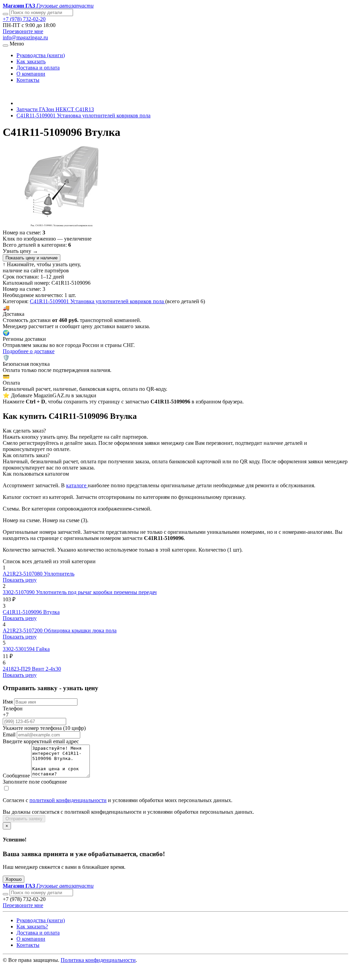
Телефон (13, 708)
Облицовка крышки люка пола (80, 630)
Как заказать (31, 61)
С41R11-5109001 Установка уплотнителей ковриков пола (83, 115)
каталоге (77, 485)
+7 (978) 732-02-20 (24, 19)
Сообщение (16, 775)
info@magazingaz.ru (25, 37)
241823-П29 (17, 669)
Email (9, 734)
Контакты (27, 80)
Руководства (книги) (40, 55)
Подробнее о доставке (29, 351)
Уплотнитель (59, 574)
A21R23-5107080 (23, 574)
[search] (5, 894)
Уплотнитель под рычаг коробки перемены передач (96, 592)
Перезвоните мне (23, 31)
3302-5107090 (19, 592)
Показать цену (20, 580)
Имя (8, 702)
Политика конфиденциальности (98, 960)
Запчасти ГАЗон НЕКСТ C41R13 (55, 109)
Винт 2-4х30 (46, 669)
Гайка (43, 649)
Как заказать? (32, 926)
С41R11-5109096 (23, 612)
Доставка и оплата (38, 67)
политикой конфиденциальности (68, 800)
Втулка (51, 612)
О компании (30, 74)
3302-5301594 (19, 649)
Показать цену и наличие (31, 257)
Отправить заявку (24, 818)
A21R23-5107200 (23, 630)
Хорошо (13, 879)
